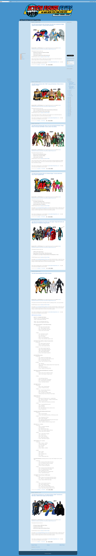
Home (22, 20)
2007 (69, 114)
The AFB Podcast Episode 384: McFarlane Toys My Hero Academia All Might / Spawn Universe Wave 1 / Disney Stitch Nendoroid (48, 25)
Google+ (1, 0)
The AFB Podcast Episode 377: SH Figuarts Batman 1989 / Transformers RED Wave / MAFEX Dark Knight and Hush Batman (47, 495)
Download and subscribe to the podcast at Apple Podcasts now (45, 106)
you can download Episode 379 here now (42, 259)
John (22, 56)
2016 (69, 102)
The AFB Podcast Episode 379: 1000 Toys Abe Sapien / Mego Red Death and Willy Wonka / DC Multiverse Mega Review (48, 222)
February (70, 95)
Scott (22, 57)
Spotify (42, 56)
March (70, 94)
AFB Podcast (32, 20)
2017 (69, 101)
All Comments (70, 63)
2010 (69, 110)
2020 (69, 97)
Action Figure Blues (69, 66)
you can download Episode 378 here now (42, 306)
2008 (69, 113)
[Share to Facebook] (51, 64)
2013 (69, 106)
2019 (69, 98)
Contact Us (38, 20)
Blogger (50, 553)
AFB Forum (26, 20)
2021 (69, 80)
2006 (69, 115)
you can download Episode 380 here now (42, 207)
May (69, 91)
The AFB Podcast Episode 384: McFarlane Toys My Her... (71, 83)
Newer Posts (34, 545)
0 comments (43, 64)
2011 (69, 109)
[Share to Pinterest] (52, 64)
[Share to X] (50, 64)
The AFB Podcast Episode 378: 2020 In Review (41, 273)
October (70, 81)
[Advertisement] (48, 74)
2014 (69, 105)
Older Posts (61, 545)
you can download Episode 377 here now (42, 532)
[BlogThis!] (49, 64)
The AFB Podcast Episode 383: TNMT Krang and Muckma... (71, 87)
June (69, 90)
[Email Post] (46, 64)
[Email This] (48, 64)
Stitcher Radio (47, 56)
